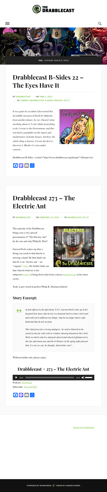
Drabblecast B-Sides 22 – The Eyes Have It (48, 81)
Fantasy (58, 100)
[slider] (89, 377)
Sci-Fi (67, 100)
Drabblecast (23, 96)
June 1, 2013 (45, 96)
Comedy (24, 100)
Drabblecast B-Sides (41, 100)
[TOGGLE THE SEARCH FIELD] (100, 23)
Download (27, 382)
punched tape (69, 274)
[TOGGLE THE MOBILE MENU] (7, 23)
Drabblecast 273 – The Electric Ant (44, 202)
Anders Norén (73, 485)
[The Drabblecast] (53, 11)
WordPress (45, 485)
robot (25, 266)
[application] (53, 377)
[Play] (16, 377)
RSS (34, 386)
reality (26, 274)
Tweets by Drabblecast (83, 427)
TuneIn (27, 386)
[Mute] (83, 377)
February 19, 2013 (49, 217)
